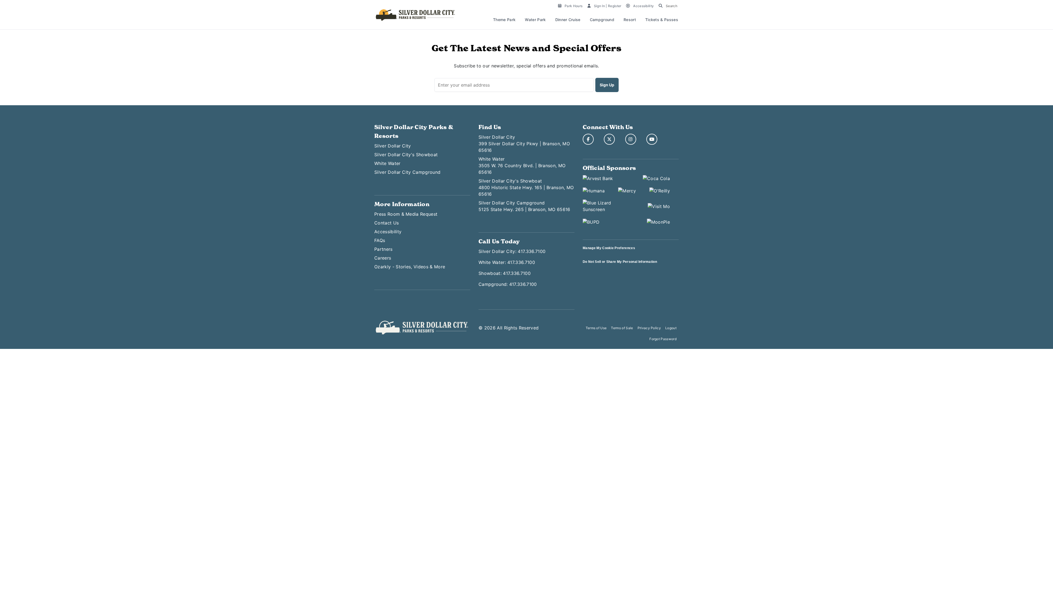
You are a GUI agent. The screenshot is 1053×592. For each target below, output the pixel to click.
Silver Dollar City (392, 146)
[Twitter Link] (609, 139)
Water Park (535, 19)
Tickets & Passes (661, 19)
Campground (602, 19)
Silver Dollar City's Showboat (406, 154)
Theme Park (504, 19)
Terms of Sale (622, 328)
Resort (630, 19)
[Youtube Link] (651, 139)
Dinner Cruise (568, 19)
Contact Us (386, 223)
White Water (387, 163)
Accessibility (387, 231)
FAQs (379, 240)
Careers (382, 258)
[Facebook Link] (588, 139)
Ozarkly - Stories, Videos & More (409, 266)
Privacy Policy (649, 328)
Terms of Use (596, 328)
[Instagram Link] (630, 139)
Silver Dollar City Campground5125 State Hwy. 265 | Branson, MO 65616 (524, 206)
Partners (383, 249)
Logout (670, 328)
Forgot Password (662, 339)
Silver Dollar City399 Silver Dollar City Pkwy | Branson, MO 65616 (524, 143)
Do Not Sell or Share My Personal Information (620, 262)
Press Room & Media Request (405, 214)
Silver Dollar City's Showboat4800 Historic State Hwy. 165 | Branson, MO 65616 (526, 187)
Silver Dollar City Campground (407, 172)
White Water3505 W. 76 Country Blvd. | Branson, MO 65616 (522, 165)
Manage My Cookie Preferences (609, 248)
